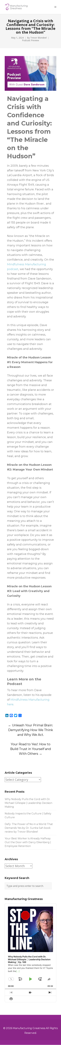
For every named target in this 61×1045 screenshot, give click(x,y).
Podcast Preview (30, 40)
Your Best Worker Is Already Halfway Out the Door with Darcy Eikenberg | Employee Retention (28, 842)
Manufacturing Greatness (29, 1028)
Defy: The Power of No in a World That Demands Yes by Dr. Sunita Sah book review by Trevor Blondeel (29, 828)
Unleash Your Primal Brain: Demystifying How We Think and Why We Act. (30, 730)
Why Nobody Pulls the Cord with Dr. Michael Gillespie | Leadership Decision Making (28, 803)
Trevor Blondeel (38, 37)
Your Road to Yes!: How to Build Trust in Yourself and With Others (30, 749)
